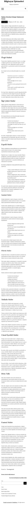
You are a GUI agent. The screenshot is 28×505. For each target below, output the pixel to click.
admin (21, 21)
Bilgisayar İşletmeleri (14, 1)
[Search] (25, 8)
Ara (2, 481)
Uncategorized (4, 21)
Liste (2, 487)
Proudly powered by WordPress (10, 502)
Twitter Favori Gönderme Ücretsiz (8, 493)
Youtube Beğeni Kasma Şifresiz (8, 495)
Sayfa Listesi (4, 489)
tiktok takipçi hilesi (5, 491)
